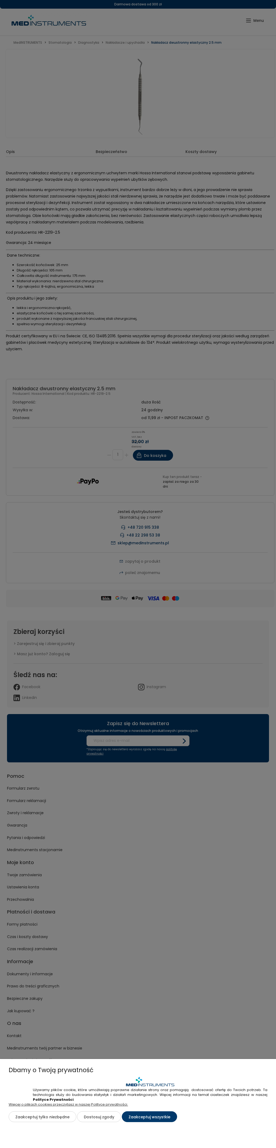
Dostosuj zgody (99, 1117)
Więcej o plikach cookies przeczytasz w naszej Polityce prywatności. (68, 1104)
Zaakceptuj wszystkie (149, 1117)
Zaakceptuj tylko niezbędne (42, 1117)
